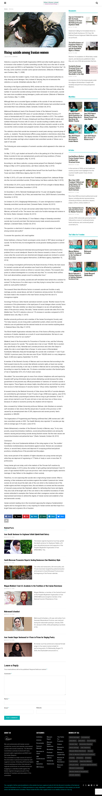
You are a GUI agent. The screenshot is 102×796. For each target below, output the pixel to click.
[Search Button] (97, 3)
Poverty (72, 758)
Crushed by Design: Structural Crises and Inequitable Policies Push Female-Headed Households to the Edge (76, 70)
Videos (59, 744)
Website (39, 708)
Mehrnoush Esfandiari (12, 611)
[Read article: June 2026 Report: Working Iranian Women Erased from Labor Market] (91, 107)
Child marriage (74, 737)
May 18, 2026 (73, 76)
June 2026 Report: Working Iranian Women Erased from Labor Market (90, 116)
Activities (39, 737)
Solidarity (50, 761)
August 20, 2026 (9, 614)
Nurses (90, 751)
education (73, 741)
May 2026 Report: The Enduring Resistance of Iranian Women (74, 138)
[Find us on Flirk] (91, 785)
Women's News (60, 766)
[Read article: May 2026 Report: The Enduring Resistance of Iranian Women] (75, 129)
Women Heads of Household (79, 771)
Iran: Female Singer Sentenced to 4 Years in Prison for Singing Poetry (29, 637)
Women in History (60, 748)
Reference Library (50, 757)
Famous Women (39, 747)
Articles (11, 9)
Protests (88, 758)
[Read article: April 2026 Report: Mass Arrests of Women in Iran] (91, 129)
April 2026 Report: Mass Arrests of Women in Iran (90, 137)
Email (6, 708)
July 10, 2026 (73, 27)
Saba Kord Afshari (85, 761)
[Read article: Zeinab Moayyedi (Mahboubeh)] (91, 267)
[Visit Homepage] (51, 3)
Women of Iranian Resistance (60, 760)
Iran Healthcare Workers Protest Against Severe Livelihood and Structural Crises (76, 159)
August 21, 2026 (9, 537)
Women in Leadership (61, 754)
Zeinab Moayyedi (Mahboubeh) (89, 274)
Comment (8, 674)
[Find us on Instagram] (94, 785)
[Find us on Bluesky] (97, 785)
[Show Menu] (5, 3)
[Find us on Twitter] (86, 785)
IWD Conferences (40, 758)
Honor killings (74, 747)
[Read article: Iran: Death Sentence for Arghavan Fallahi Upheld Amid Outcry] (18, 547)
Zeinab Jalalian (75, 775)
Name (6, 699)
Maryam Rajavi (49, 738)
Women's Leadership (76, 768)
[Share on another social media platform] (6, 521)
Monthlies (73, 110)
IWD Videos (40, 767)
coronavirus (85, 737)
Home (5, 9)
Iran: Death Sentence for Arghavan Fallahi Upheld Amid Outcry (26, 534)
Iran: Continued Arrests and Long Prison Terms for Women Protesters (76, 210)
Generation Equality (86, 744)
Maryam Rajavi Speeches (50, 744)
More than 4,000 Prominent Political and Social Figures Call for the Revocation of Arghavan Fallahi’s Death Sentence (76, 185)
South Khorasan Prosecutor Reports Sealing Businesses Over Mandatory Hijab (32, 560)
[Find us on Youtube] (89, 785)
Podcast (49, 753)
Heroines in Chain (40, 752)
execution (82, 741)
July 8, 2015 (7, 57)
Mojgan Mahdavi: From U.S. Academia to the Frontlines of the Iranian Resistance (33, 586)
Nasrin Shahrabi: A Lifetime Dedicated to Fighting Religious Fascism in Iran (75, 276)
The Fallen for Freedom (75, 246)
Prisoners (80, 758)
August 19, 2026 (74, 165)
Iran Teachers (85, 747)
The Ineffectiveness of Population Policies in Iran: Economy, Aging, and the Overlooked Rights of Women (76, 46)
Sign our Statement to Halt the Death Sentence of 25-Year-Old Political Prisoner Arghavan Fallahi (76, 21)
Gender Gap (73, 744)
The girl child (74, 765)
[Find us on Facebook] (83, 785)
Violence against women (88, 765)
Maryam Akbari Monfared (77, 751)
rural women (73, 761)
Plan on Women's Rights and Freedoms (82, 754)
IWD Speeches (39, 763)
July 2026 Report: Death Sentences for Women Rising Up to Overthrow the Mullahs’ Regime (75, 117)
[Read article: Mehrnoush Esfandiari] (18, 624)
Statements (50, 764)
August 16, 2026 (74, 214)
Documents (40, 743)
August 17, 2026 (74, 192)
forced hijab (91, 741)
